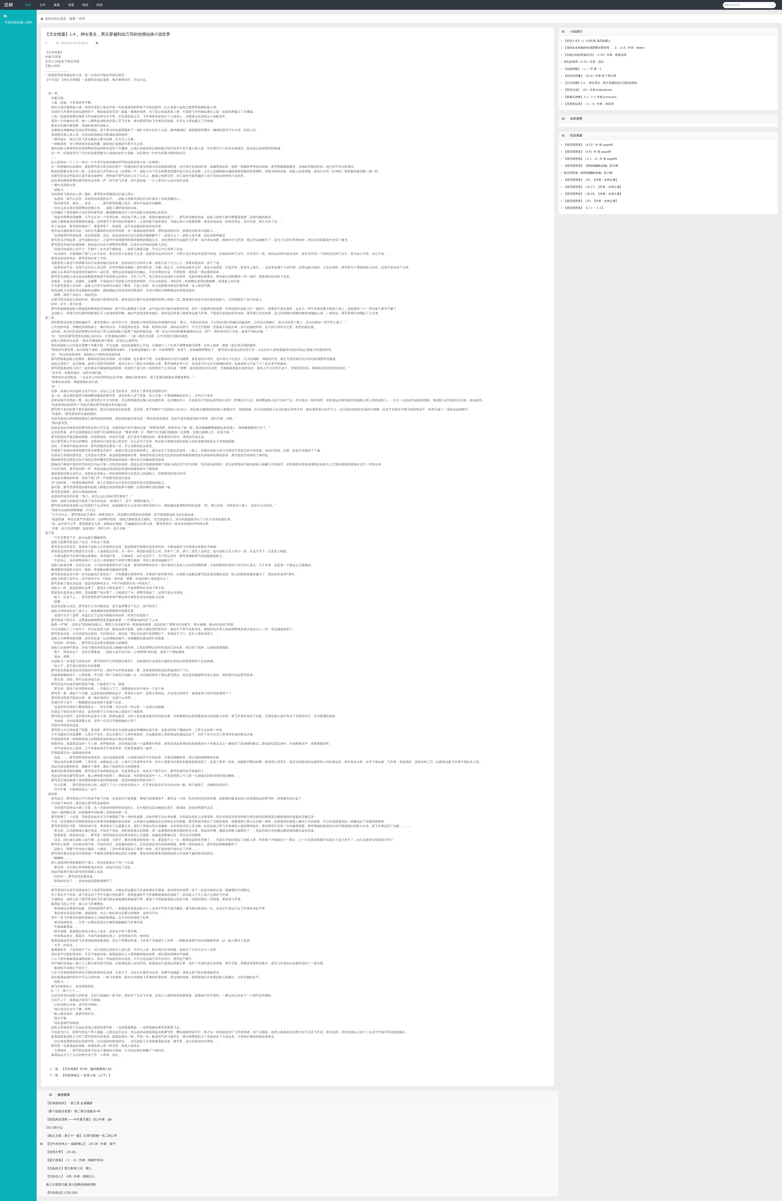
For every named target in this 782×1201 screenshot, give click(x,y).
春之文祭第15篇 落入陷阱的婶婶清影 (71, 1184)
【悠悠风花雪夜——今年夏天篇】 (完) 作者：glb (79, 1119)
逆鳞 (8, 4)
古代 (43, 5)
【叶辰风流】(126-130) (61, 1192)
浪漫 (71, 5)
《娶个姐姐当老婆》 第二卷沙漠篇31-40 (73, 1111)
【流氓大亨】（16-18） (62, 1152)
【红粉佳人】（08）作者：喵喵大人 (70, 1176)
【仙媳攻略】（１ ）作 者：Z (582, 68)
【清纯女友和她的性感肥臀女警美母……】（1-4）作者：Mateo (604, 47)
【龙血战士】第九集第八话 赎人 (69, 1168)
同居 (100, 5)
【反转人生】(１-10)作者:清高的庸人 (587, 40)
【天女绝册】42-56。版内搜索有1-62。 (87, 1069)
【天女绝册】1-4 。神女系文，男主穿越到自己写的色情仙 (600, 82)
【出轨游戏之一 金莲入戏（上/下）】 (86, 1075)
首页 (72, 18)
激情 (28, 5)
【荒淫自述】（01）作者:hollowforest (588, 89)
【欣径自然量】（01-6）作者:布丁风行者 (590, 75)
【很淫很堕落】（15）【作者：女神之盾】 (591, 179)
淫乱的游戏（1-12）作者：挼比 (584, 61)
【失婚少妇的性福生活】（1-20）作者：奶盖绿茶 (595, 54)
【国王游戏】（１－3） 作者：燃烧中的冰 (74, 1160)
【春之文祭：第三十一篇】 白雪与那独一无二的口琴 (81, 1135)
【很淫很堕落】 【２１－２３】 (584, 207)
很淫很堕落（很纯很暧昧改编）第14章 (588, 172)
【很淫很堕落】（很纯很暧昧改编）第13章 (591, 165)
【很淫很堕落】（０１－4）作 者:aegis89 (590, 158)
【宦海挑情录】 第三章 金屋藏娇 (69, 1103)
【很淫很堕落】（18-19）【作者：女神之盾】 (593, 193)
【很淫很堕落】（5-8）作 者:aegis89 (587, 151)
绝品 (85, 5)
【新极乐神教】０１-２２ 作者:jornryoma (590, 96)
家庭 (57, 5)
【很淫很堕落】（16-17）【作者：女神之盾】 (593, 186)
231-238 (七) (54, 1127)
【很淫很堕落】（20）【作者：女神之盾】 (591, 200)
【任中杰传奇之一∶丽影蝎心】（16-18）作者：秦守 (81, 1143)
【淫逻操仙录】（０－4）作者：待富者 (589, 103)
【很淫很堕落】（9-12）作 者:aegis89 (588, 144)
